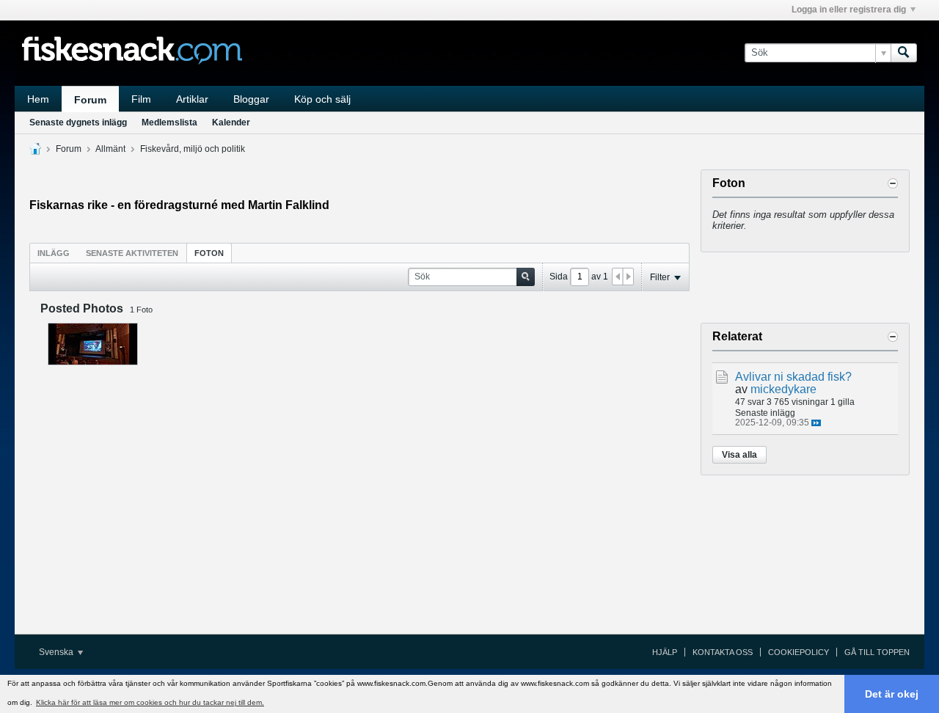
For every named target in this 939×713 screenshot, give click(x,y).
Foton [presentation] (209, 253)
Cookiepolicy (798, 652)
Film (141, 99)
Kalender (231, 122)
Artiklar (192, 99)
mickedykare (783, 389)
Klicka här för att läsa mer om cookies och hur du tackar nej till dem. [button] (150, 702)
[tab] (53, 253)
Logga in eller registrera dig (849, 9)
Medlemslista (169, 122)
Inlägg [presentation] (53, 253)
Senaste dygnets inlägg (78, 122)
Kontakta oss (723, 652)
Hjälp (664, 652)
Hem (38, 99)
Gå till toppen (877, 652)
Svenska (57, 652)
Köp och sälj (322, 99)
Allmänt (110, 149)
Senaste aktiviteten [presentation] (132, 253)
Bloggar (251, 99)
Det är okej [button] (891, 694)
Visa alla (739, 455)
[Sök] (904, 52)
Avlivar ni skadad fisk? (793, 376)
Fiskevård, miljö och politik (192, 149)
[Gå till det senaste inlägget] (816, 423)
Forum (90, 100)
